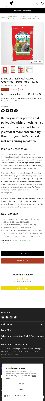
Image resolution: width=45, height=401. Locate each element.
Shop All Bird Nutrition (12, 18)
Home (3, 18)
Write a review (22, 288)
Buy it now (22, 260)
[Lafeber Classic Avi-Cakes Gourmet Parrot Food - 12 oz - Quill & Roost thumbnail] (5, 69)
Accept (21, 384)
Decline (21, 389)
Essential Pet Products (15, 85)
